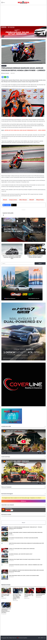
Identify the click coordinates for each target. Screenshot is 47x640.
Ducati (5, 199)
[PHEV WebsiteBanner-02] (23, 360)
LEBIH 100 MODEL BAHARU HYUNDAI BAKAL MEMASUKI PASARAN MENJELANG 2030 (26, 543)
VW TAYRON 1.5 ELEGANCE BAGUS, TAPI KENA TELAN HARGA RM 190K (23, 537)
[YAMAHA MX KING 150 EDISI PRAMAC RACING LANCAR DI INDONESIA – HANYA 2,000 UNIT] (6, 605)
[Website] (3, 215)
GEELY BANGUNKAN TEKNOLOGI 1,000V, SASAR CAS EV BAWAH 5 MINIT (24, 575)
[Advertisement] (23, 17)
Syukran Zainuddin (5, 73)
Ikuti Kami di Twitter (6, 514)
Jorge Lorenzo (13, 199)
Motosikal (4, 65)
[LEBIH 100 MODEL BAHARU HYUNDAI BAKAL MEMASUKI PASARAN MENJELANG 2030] (4, 545)
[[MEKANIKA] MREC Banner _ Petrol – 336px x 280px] (22, 300)
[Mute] (42, 453)
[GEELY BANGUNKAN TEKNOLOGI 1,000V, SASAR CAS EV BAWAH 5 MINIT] (4, 577)
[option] (23, 230)
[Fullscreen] (44, 453)
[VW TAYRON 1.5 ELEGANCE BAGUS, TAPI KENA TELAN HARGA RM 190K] (4, 539)
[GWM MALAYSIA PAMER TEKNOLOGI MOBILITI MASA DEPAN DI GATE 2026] (4, 561)
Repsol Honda (40, 199)
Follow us (24, 501)
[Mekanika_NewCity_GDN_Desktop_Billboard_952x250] (23, 31)
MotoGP (32, 199)
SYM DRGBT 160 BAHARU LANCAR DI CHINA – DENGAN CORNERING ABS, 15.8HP (25, 564)
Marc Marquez (23, 199)
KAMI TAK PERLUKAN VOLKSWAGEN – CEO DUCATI (28, 595)
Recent (23, 522)
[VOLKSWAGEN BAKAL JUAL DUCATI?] (41, 590)
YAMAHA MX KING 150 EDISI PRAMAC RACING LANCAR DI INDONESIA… (6, 610)
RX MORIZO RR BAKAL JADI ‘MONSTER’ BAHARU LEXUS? (20, 554)
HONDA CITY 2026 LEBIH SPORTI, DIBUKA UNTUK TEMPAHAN (21, 548)
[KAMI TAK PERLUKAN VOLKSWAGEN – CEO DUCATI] (29, 590)
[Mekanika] (23, 2)
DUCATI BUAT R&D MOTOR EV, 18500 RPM (5, 595)
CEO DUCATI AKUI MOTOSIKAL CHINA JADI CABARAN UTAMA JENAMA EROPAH (17, 597)
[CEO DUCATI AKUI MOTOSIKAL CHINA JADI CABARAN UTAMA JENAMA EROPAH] (18, 590)
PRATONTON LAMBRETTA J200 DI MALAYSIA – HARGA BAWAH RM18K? (15, 230)
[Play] (3, 453)
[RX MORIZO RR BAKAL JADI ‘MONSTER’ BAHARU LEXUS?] (4, 555)
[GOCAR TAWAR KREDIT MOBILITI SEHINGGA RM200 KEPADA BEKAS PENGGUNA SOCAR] (4, 534)
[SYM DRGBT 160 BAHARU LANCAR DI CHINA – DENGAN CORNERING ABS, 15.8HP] (4, 566)
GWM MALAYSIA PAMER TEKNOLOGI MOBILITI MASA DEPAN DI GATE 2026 (24, 559)
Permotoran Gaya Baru (22, 637)
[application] (23, 441)
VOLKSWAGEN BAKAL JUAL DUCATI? (40, 595)
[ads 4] (11, 423)
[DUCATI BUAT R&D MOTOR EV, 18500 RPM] (6, 590)
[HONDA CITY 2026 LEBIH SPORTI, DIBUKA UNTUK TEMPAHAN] (4, 550)
